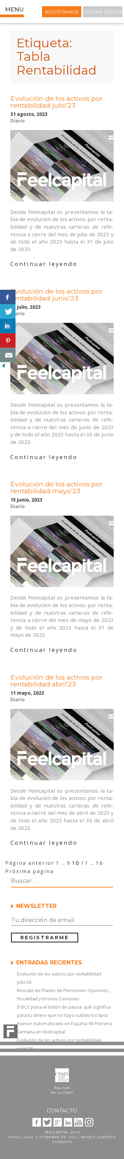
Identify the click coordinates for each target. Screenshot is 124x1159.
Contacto (62, 1110)
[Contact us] (8, 355)
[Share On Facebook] (8, 297)
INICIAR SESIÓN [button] (102, 11)
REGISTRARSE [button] (62, 11)
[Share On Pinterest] (8, 340)
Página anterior (29, 862)
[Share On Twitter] (8, 311)
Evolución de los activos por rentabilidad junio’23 (56, 294)
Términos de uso (57, 1137)
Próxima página (29, 871)
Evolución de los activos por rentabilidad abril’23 (56, 680)
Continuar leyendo (44, 264)
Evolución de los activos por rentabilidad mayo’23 (56, 487)
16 (99, 862)
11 (85, 862)
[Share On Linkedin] (8, 326)
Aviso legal (21, 1137)
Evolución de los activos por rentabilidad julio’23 (56, 101)
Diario (17, 121)
